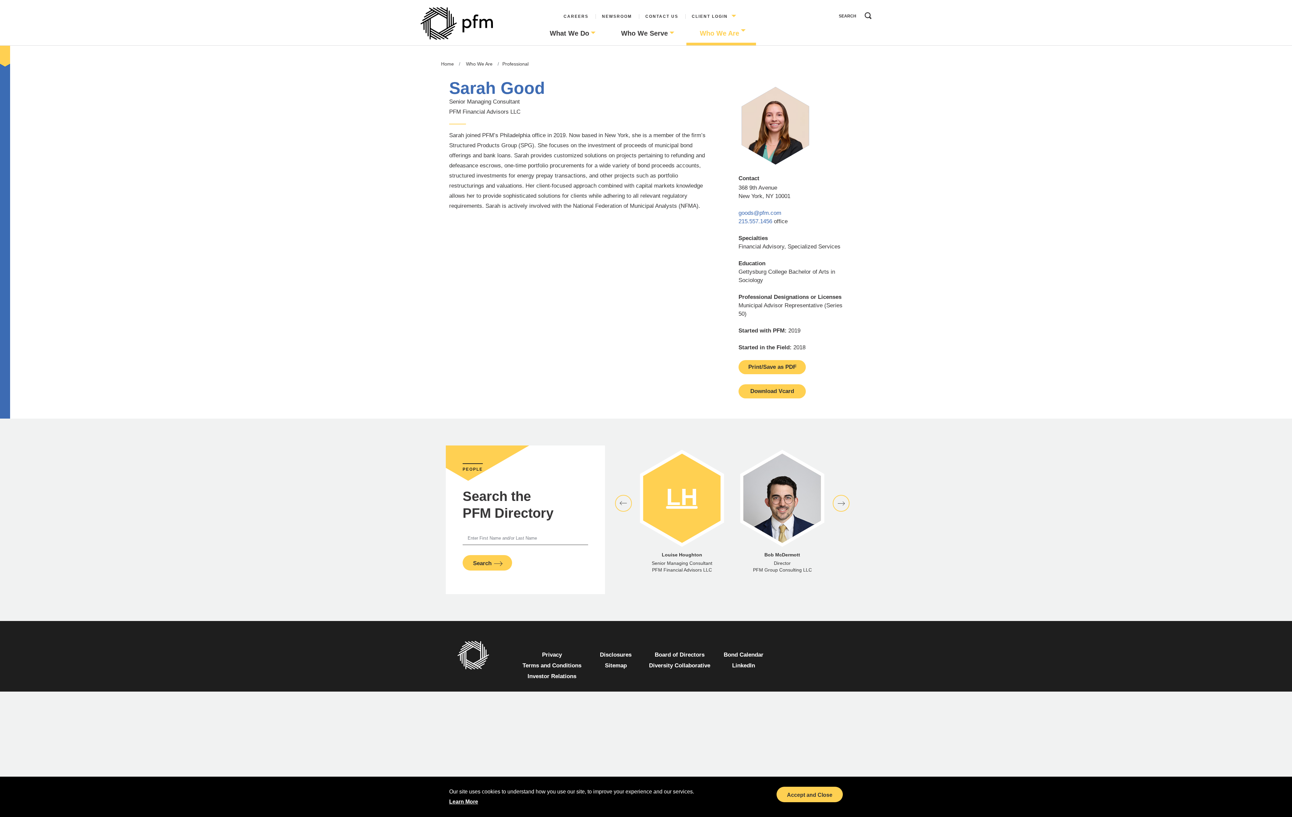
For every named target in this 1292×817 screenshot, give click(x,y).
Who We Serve (644, 33)
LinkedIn (743, 665)
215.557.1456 (755, 221)
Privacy (552, 655)
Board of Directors (680, 655)
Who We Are (719, 33)
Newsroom (617, 16)
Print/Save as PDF (772, 367)
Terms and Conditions (552, 665)
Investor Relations (552, 676)
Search (866, 14)
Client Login (710, 16)
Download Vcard (772, 391)
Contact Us (661, 16)
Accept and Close (809, 795)
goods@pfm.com (760, 213)
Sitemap (616, 665)
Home (447, 64)
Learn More (463, 802)
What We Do (569, 33)
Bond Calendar (743, 655)
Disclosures (616, 655)
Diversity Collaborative (679, 665)
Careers (576, 16)
